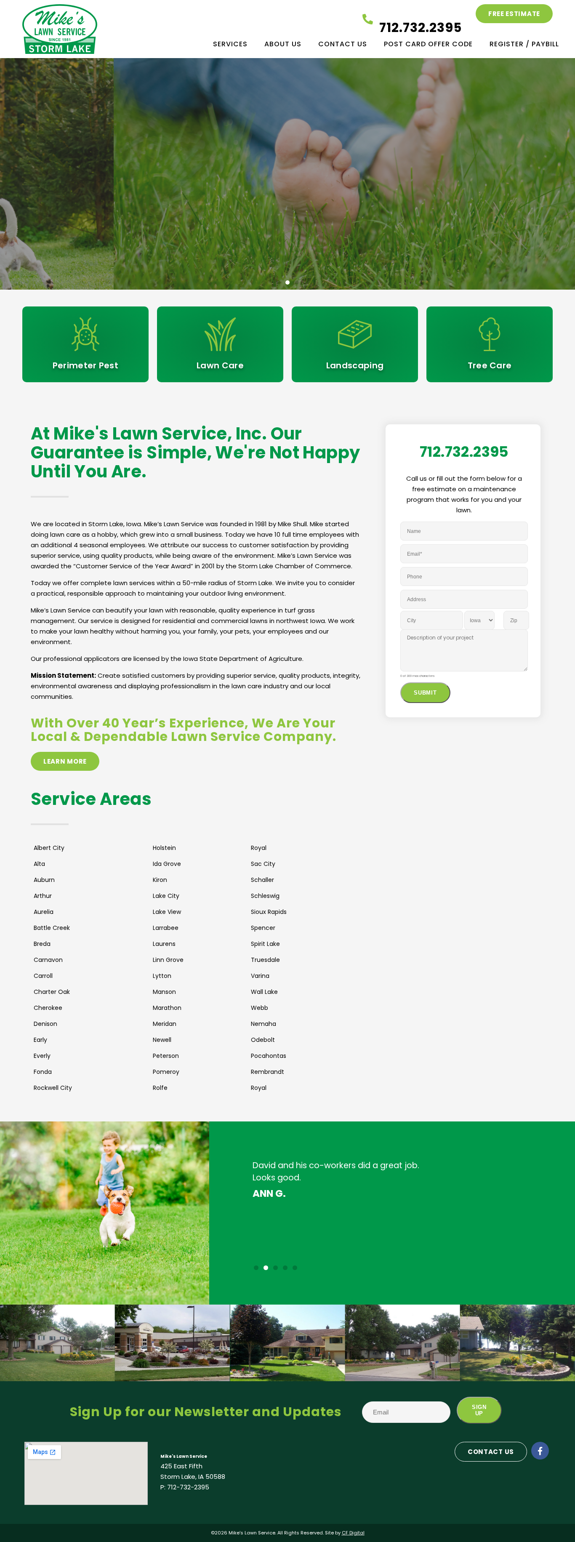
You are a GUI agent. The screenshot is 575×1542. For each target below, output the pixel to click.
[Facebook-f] (540, 1450)
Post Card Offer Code (428, 44)
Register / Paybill (524, 44)
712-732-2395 (188, 1487)
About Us (282, 44)
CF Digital (353, 1532)
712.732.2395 (420, 28)
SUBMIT (425, 693)
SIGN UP (479, 1410)
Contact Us (342, 44)
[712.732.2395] (367, 19)
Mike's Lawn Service (183, 1456)
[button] (278, 282)
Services (230, 44)
